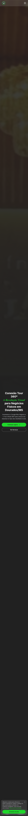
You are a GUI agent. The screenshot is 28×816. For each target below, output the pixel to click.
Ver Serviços (14, 430)
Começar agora (12, 424)
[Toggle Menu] (25, 3)
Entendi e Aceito (14, 811)
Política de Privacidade (15, 808)
